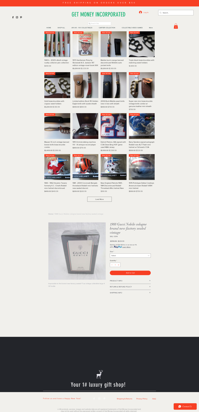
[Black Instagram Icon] (17, 17)
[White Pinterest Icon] (104, 398)
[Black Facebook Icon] (13, 17)
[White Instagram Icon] (99, 398)
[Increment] (118, 265)
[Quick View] (85, 85)
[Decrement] (111, 265)
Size (112, 251)
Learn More (126, 247)
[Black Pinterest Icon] (21, 17)
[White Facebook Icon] (94, 398)
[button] (176, 26)
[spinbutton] (115, 265)
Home (50, 214)
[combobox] (130, 255)
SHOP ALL (71, 395)
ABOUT (127, 395)
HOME (57, 395)
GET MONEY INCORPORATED (99, 14)
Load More (99, 199)
